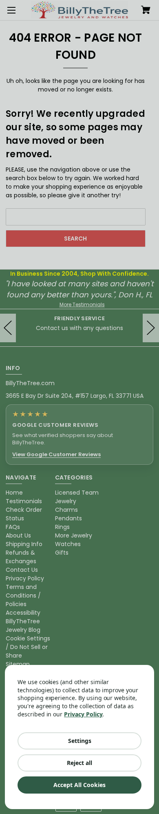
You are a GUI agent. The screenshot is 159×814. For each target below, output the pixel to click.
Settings (79, 741)
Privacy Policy (83, 714)
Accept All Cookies (79, 785)
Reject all (79, 763)
